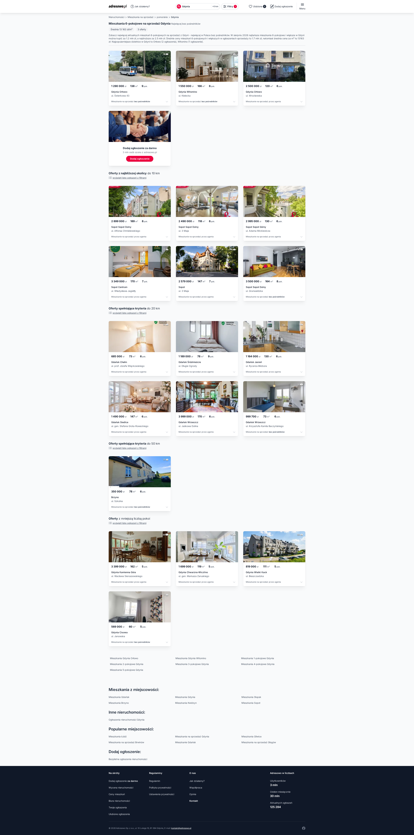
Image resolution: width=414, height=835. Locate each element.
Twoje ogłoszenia (118, 807)
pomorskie (162, 17)
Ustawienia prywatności (161, 794)
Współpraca (195, 787)
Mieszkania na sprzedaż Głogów (258, 742)
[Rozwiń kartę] (166, 102)
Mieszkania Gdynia (185, 697)
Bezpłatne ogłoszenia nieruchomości (128, 759)
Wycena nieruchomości (121, 787)
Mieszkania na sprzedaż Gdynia (192, 736)
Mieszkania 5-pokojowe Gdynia (126, 669)
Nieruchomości (116, 17)
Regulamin (154, 781)
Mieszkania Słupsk (251, 697)
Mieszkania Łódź (118, 736)
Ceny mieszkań (117, 794)
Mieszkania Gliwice (251, 736)
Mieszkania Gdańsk (119, 697)
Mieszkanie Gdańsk (185, 742)
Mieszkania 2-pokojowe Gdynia (126, 664)
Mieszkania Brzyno (119, 702)
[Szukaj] (178, 6)
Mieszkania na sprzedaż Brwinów (126, 742)
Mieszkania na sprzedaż (140, 17)
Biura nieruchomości (119, 800)
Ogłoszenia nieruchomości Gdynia (126, 719)
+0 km (215, 6)
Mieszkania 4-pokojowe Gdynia (257, 664)
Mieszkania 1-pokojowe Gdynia (257, 658)
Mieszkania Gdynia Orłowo (124, 658)
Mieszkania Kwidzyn (186, 702)
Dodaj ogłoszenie (123, 781)
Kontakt (193, 800)
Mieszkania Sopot (250, 702)
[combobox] (195, 6)
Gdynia (175, 17)
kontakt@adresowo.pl (181, 828)
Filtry (231, 6)
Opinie (192, 794)
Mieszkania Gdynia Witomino (190, 658)
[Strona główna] (119, 6)
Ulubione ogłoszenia (119, 814)
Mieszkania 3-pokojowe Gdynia (192, 664)
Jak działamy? (142, 6)
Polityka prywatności (160, 787)
